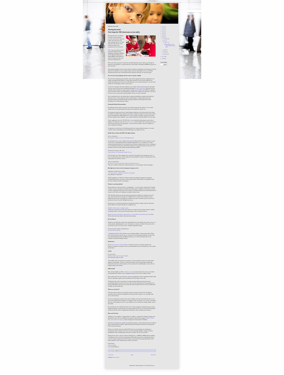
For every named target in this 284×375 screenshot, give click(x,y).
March (164, 52)
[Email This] (112, 350)
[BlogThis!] (113, 350)
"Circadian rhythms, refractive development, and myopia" (121, 173)
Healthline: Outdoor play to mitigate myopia (118, 208)
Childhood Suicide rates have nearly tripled (118, 255)
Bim (144, 365)
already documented (141, 88)
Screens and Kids (120, 7)
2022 (163, 29)
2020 (163, 33)
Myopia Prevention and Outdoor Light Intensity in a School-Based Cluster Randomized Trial (129, 214)
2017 (163, 56)
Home (132, 354)
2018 (163, 37)
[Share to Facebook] (116, 350)
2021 (163, 31)
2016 (163, 58)
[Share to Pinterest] (117, 350)
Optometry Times (130, 122)
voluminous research (128, 271)
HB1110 (110, 50)
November (165, 39)
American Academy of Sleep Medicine (119, 244)
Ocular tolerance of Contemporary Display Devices (120, 152)
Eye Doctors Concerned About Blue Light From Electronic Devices (123, 163)
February (165, 54)
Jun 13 (166, 42)
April (164, 50)
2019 (163, 35)
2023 (163, 27)
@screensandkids (112, 345)
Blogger (152, 365)
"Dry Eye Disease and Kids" (114, 230)
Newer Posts (111, 354)
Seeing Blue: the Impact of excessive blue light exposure (121, 137)
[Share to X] (115, 350)
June (164, 41)
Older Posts (153, 354)
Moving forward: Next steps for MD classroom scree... (169, 46)
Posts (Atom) (116, 357)
